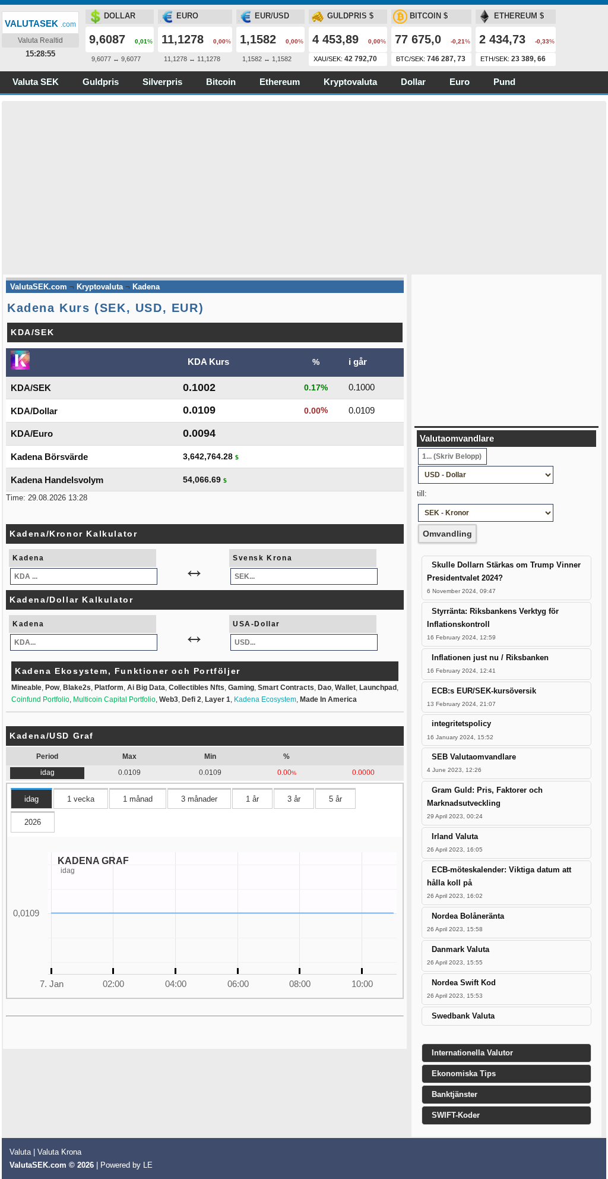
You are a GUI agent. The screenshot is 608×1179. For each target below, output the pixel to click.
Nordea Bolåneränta (468, 916)
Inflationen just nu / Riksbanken (490, 657)
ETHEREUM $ (519, 15)
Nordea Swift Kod (464, 982)
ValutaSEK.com (38, 1165)
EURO (187, 15)
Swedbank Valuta (463, 1015)
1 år (252, 799)
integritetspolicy (461, 723)
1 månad (138, 799)
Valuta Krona (59, 1152)
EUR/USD (272, 15)
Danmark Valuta (460, 949)
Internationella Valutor (472, 1052)
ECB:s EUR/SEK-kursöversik (484, 690)
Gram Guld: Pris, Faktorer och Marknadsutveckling (485, 797)
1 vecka (80, 799)
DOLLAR (119, 15)
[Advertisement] (304, 184)
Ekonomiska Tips (464, 1073)
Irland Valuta (455, 836)
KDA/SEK (31, 388)
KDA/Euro (32, 433)
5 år (335, 799)
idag (31, 799)
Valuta (20, 1152)
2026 (32, 822)
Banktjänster (454, 1094)
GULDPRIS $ (350, 15)
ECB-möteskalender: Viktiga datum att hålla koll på (499, 876)
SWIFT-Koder (456, 1115)
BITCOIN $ (429, 15)
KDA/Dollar (34, 411)
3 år (293, 799)
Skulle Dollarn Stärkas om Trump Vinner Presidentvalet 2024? (504, 571)
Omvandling (447, 533)
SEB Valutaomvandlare (474, 756)
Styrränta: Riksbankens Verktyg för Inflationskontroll (493, 618)
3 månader (199, 799)
